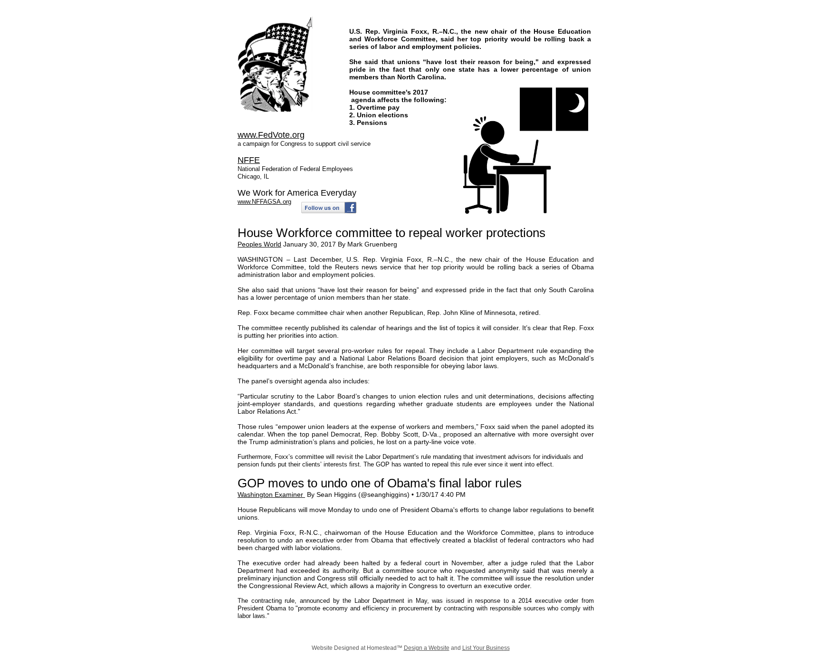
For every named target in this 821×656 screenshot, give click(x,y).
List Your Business (486, 648)
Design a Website (426, 648)
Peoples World (259, 244)
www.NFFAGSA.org (264, 201)
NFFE (249, 160)
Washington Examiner (271, 494)
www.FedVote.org (271, 135)
